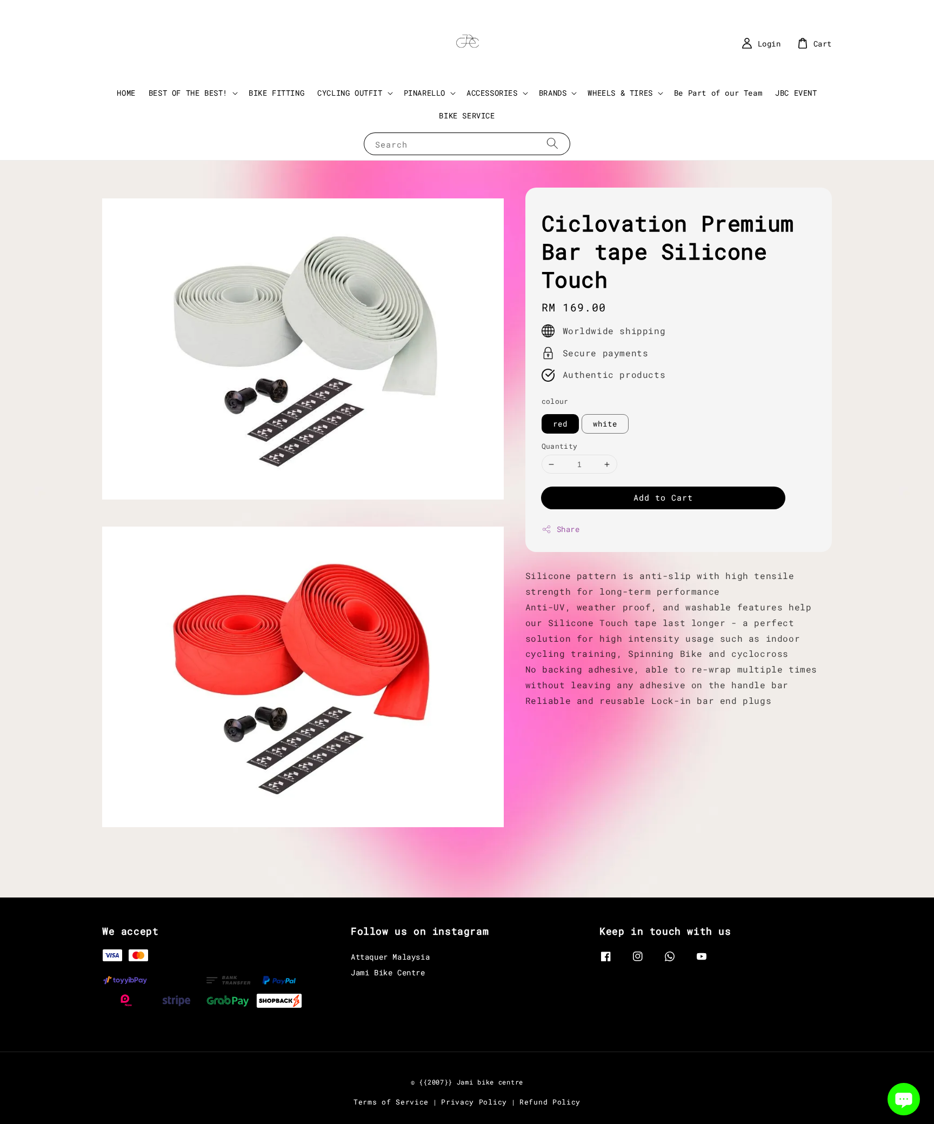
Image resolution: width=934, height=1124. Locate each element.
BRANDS (553, 93)
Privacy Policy (474, 1102)
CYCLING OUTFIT (349, 93)
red (560, 423)
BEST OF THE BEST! (188, 93)
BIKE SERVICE (467, 115)
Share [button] (568, 529)
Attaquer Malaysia (390, 957)
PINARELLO (424, 93)
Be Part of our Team (718, 93)
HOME (126, 93)
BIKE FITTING (276, 93)
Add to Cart (663, 497)
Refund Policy (550, 1102)
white (605, 423)
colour (555, 401)
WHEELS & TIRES (620, 93)
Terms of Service (391, 1102)
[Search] (552, 143)
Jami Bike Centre (388, 972)
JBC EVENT (796, 93)
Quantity (560, 446)
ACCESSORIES (492, 93)
